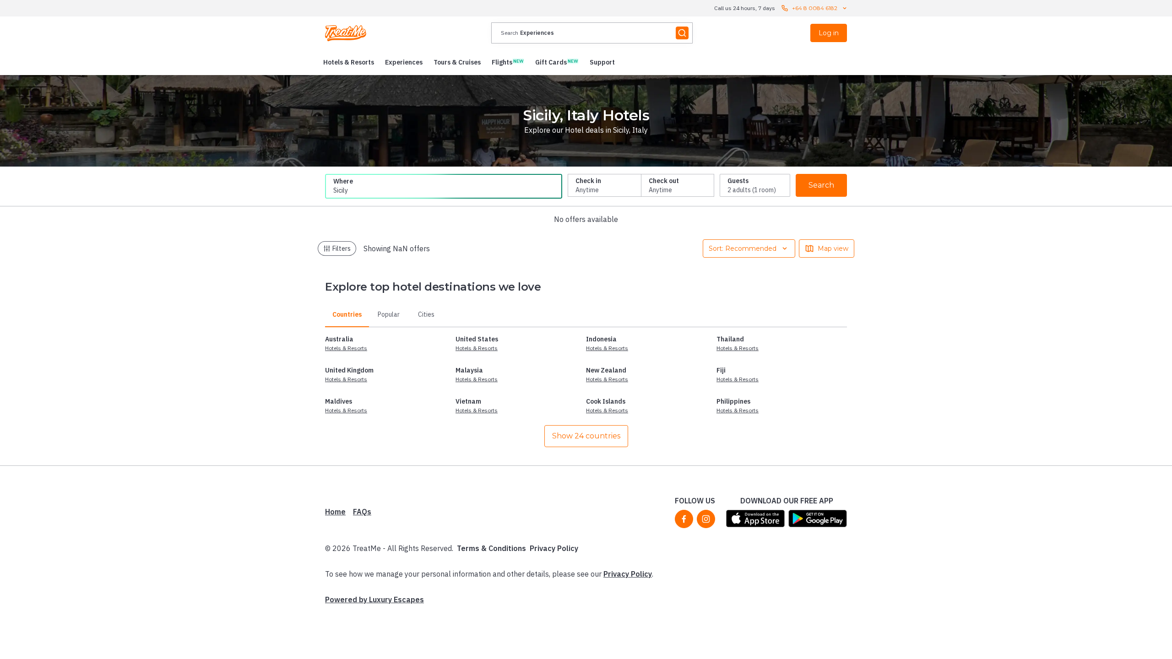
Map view (833, 248)
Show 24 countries (586, 436)
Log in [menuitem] (829, 33)
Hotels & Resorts (346, 348)
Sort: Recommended (742, 248)
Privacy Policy (554, 548)
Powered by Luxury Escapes (374, 599)
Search (821, 185)
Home (335, 511)
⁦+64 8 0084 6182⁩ (814, 8)
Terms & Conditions (491, 548)
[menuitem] (349, 62)
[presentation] (592, 33)
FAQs (362, 511)
